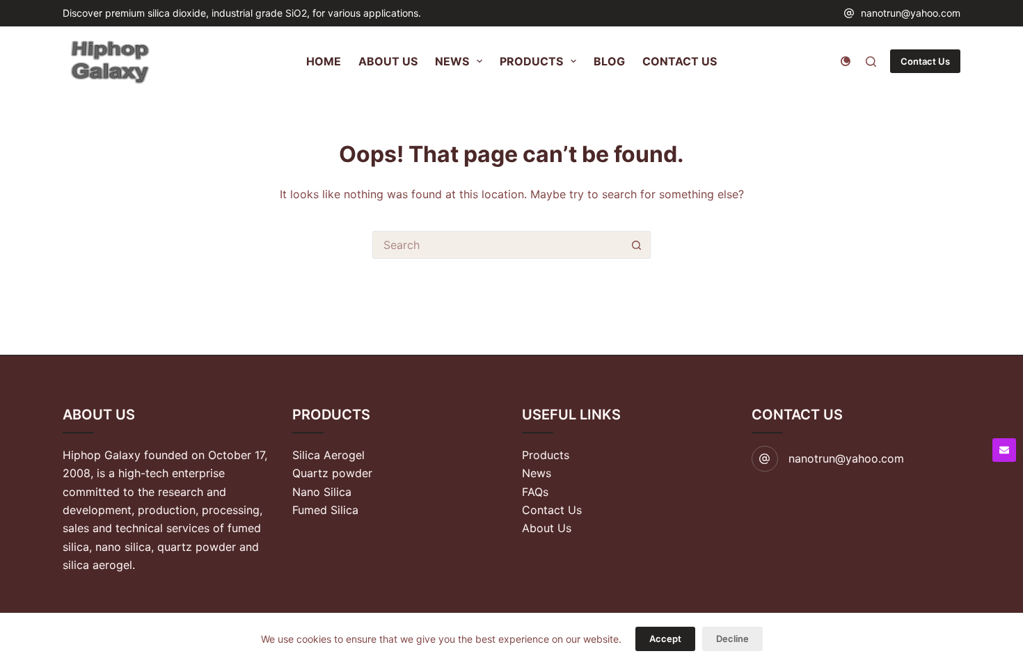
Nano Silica (321, 492)
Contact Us (925, 61)
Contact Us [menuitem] (679, 61)
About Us (546, 528)
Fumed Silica (325, 510)
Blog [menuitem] (609, 61)
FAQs (535, 492)
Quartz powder (332, 473)
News (536, 473)
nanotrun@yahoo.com (910, 13)
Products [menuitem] (531, 61)
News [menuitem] (452, 61)
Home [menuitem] (323, 61)
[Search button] (637, 245)
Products (545, 455)
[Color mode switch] (845, 61)
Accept (665, 638)
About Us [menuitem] (388, 61)
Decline (732, 638)
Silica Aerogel (328, 455)
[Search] (871, 61)
